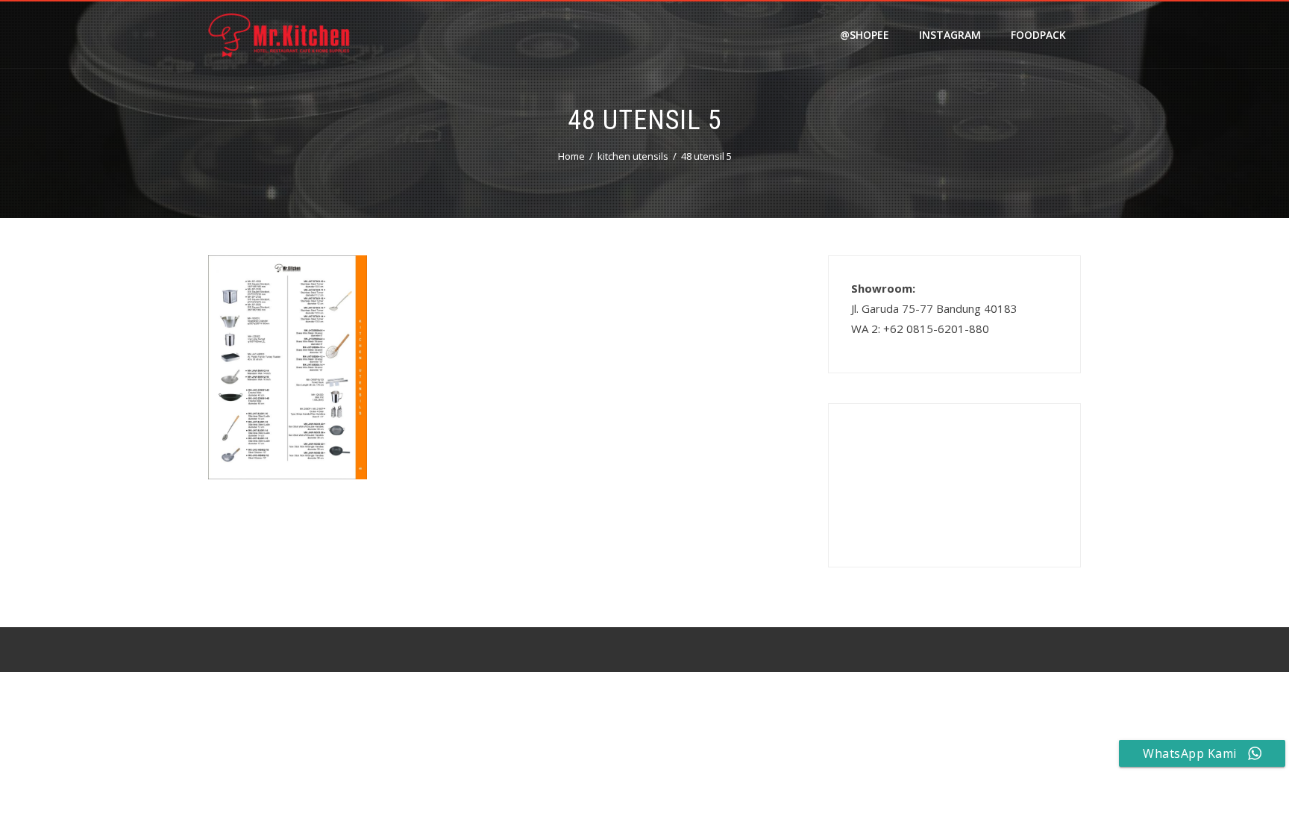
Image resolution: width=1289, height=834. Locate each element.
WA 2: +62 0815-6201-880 (920, 328)
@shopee (864, 35)
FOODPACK (1038, 35)
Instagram (950, 35)
